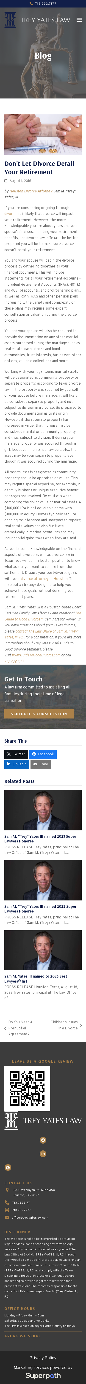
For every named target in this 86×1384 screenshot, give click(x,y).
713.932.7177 (45, 4)
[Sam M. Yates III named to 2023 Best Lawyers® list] (43, 950)
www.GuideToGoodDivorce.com (36, 655)
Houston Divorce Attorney (30, 191)
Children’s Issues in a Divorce (64, 1025)
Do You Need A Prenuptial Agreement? (18, 1028)
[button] (79, 20)
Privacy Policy (43, 1358)
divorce (10, 214)
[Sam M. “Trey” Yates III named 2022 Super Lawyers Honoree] (43, 880)
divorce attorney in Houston (44, 579)
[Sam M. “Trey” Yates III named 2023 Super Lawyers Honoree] (43, 810)
